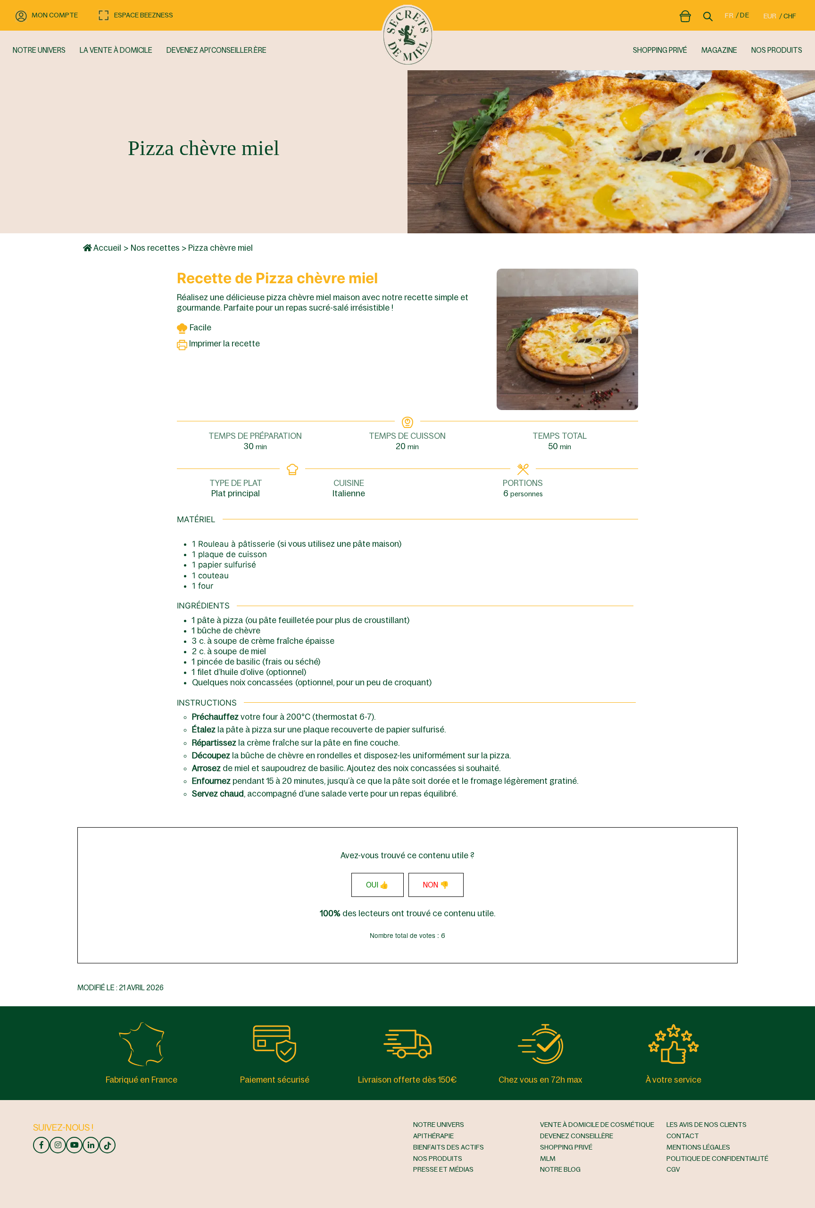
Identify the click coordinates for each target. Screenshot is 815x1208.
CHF (789, 16)
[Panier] (685, 14)
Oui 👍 (377, 885)
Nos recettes (155, 248)
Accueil (106, 248)
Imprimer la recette (223, 343)
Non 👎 (436, 885)
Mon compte (55, 15)
